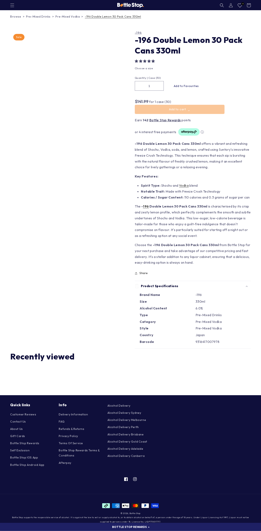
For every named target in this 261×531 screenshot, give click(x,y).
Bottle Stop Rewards (165, 120)
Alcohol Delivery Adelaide (125, 449)
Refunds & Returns (71, 429)
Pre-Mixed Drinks (38, 16)
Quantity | (141, 77)
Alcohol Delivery (118, 405)
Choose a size (144, 68)
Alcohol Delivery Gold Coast (127, 441)
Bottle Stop (134, 513)
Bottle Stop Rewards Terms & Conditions (79, 452)
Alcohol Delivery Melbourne (126, 420)
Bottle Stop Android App (27, 465)
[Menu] (12, 5)
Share (143, 273)
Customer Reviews (23, 414)
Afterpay (65, 463)
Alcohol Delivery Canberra (126, 456)
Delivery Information (73, 414)
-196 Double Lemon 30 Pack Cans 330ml (113, 16)
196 (146, 206)
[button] (145, 61)
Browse (15, 16)
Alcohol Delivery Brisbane (125, 434)
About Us (16, 429)
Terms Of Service (71, 443)
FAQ (61, 421)
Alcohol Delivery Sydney (124, 413)
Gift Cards (17, 436)
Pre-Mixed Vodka (67, 16)
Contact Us (18, 421)
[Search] (221, 5)
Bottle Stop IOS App (24, 457)
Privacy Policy (68, 436)
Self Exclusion (20, 450)
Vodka (184, 185)
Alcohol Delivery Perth (123, 427)
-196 (138, 33)
